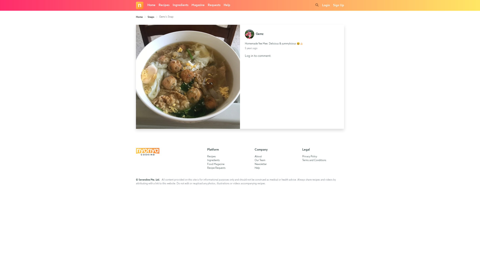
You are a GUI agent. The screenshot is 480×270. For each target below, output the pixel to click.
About (258, 156)
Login (326, 5)
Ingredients (180, 5)
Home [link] (139, 17)
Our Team (260, 160)
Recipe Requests (216, 168)
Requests (214, 5)
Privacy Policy (309, 156)
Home (151, 5)
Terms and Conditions (314, 160)
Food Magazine (215, 164)
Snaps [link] (151, 17)
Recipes (164, 5)
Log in (249, 56)
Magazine (198, 5)
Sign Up (338, 5)
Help (227, 5)
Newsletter (261, 164)
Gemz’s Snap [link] (166, 17)
